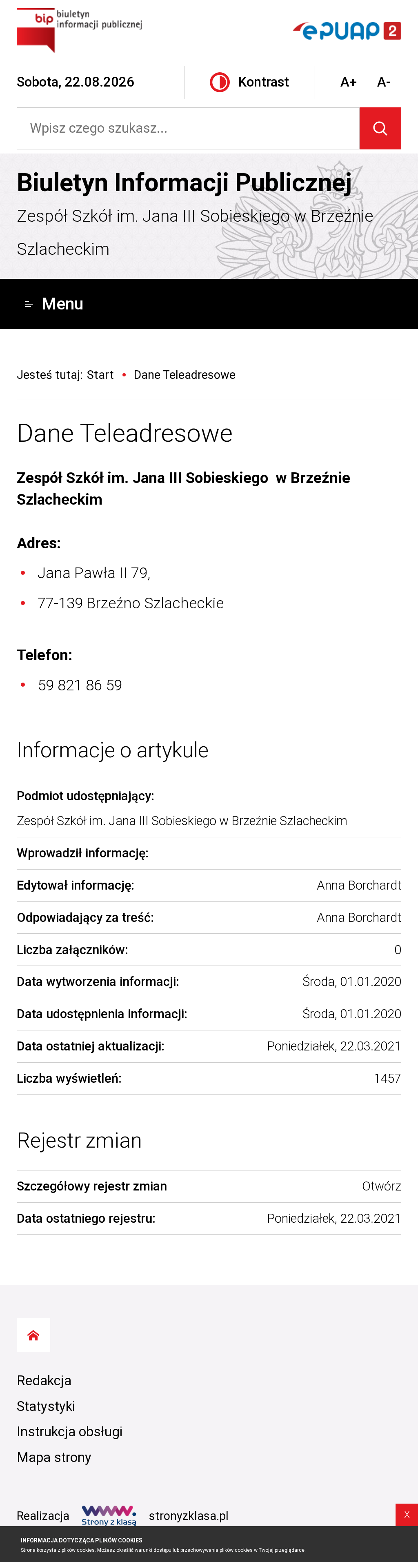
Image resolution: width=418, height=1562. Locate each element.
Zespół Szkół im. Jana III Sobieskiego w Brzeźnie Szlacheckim (195, 232)
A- (383, 82)
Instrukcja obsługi (69, 1432)
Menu (62, 304)
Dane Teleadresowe (125, 433)
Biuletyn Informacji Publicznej (184, 182)
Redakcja (44, 1380)
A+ (348, 82)
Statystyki (46, 1406)
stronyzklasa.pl (189, 1516)
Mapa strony (54, 1457)
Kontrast (263, 82)
